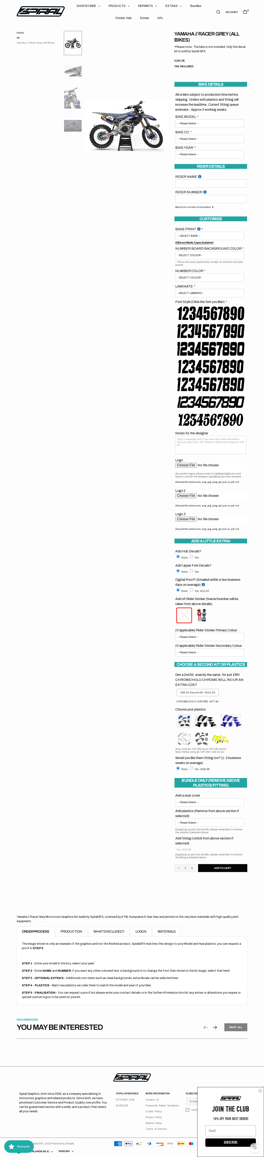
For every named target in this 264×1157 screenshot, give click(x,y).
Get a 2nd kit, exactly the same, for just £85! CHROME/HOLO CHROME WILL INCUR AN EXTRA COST (209, 680)
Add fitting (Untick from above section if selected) (204, 841)
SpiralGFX (37, 1143)
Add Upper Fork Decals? (193, 565)
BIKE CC (182, 132)
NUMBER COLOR (189, 271)
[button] (232, 12)
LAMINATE (184, 286)
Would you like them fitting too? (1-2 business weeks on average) (208, 760)
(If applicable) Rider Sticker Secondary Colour (208, 645)
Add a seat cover (187, 795)
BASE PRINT (185, 229)
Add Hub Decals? (188, 551)
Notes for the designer (191, 433)
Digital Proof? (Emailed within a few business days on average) (207, 582)
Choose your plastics (190, 709)
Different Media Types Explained (194, 242)
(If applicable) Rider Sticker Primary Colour (206, 630)
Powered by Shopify (63, 1143)
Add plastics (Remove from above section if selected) (207, 813)
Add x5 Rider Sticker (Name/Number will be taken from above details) (206, 601)
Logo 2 (180, 490)
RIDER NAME (186, 176)
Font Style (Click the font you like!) (200, 302)
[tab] (35, 931)
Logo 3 (180, 514)
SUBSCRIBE (230, 1142)
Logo (179, 460)
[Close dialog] (260, 1091)
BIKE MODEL (185, 116)
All (18, 37)
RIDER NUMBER (188, 192)
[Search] (218, 12)
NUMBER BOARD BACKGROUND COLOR (208, 248)
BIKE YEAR (184, 147)
